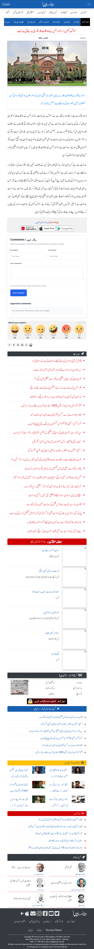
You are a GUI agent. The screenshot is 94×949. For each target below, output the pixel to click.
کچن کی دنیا (55, 653)
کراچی (78, 693)
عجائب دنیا (56, 22)
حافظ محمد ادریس (37, 905)
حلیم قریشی (68, 867)
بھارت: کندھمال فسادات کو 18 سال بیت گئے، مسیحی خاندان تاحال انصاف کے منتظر (55, 847)
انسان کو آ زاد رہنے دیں (50, 550)
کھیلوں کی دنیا (19, 22)
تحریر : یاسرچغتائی (54, 556)
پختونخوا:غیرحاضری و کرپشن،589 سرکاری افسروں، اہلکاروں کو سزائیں (59, 752)
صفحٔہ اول (83, 12)
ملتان (51, 693)
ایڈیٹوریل (67, 22)
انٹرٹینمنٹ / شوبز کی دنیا (72, 762)
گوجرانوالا (49, 688)
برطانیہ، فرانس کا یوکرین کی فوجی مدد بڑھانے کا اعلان (65, 840)
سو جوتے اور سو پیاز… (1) (21, 867)
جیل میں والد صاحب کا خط (22, 898)
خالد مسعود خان (38, 874)
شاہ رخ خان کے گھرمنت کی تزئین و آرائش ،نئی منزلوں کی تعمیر (58, 805)
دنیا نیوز (39, 930)
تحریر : (57, 597)
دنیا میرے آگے (44, 22)
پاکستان (76, 22)
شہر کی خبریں (41, 12)
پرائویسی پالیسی (34, 921)
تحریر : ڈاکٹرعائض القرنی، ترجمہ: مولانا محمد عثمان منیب (44, 618)
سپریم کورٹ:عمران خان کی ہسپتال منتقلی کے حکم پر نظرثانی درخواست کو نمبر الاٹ (56, 731)
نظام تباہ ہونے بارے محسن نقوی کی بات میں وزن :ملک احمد (62, 745)
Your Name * (14, 250)
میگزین (7, 12)
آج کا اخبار (63, 12)
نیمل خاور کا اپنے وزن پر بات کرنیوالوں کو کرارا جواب (19, 805)
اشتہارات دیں (19, 921)
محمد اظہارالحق (80, 874)
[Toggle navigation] (89, 4)
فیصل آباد (49, 682)
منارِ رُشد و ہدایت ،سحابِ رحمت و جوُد (45, 591)
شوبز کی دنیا (31, 22)
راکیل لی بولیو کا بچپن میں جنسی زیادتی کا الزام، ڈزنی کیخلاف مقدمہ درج (58, 776)
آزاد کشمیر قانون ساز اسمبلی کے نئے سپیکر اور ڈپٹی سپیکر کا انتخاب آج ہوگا (59, 833)
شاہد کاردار (40, 890)
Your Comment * (16, 263)
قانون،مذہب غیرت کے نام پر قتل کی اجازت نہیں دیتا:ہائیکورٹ (61, 717)
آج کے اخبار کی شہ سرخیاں (45, 709)
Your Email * (52, 250)
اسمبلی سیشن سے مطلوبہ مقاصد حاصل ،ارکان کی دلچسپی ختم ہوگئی (62, 724)
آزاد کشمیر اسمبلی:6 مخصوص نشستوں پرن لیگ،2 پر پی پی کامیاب (61, 738)
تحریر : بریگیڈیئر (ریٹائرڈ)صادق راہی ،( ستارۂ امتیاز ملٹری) (42, 577)
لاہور (78, 682)
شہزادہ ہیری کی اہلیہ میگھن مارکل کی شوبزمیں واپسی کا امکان (19, 776)
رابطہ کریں (71, 921)
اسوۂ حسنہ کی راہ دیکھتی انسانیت (61, 883)
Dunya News (54, 930)
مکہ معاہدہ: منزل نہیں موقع (49, 571)
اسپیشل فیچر (30, 12)
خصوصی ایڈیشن (18, 12)
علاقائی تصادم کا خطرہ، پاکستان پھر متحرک (61, 898)
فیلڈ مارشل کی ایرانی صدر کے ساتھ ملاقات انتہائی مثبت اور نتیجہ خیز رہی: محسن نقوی (55, 826)
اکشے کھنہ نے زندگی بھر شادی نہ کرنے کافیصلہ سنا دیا (58, 790)
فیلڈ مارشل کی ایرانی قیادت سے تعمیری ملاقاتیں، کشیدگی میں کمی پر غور (60, 819)
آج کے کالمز (53, 12)
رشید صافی (81, 905)
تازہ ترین (74, 12)
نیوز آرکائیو (59, 921)
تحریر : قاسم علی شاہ (53, 639)
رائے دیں (47, 921)
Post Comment (18, 293)
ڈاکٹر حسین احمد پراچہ (78, 889)
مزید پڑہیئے (76, 353)
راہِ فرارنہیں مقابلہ (52, 633)
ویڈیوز (30, 930)
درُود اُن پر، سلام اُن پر (51, 612)
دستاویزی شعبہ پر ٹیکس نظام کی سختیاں (20, 883)
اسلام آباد (76, 688)
